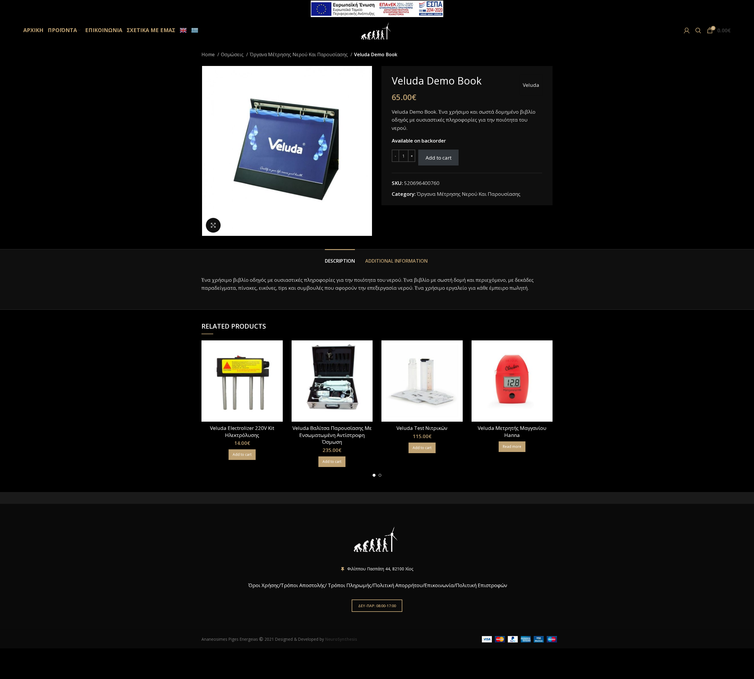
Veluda (531, 85)
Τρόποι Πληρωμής (349, 585)
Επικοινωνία (439, 585)
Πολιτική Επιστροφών (481, 585)
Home (208, 54)
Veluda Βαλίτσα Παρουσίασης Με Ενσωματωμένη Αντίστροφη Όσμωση (332, 435)
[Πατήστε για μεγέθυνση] (213, 225)
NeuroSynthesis (341, 639)
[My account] (686, 30)
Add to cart (439, 157)
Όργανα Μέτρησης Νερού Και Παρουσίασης (299, 54)
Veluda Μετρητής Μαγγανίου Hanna (512, 431)
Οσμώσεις (233, 54)
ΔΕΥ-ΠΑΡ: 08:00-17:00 (377, 605)
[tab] (340, 258)
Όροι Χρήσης (263, 585)
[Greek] (194, 30)
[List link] (377, 569)
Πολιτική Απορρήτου (398, 585)
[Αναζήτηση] (698, 30)
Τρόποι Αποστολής (303, 585)
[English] (182, 30)
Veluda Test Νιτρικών (421, 428)
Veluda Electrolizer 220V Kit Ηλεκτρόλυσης (242, 431)
